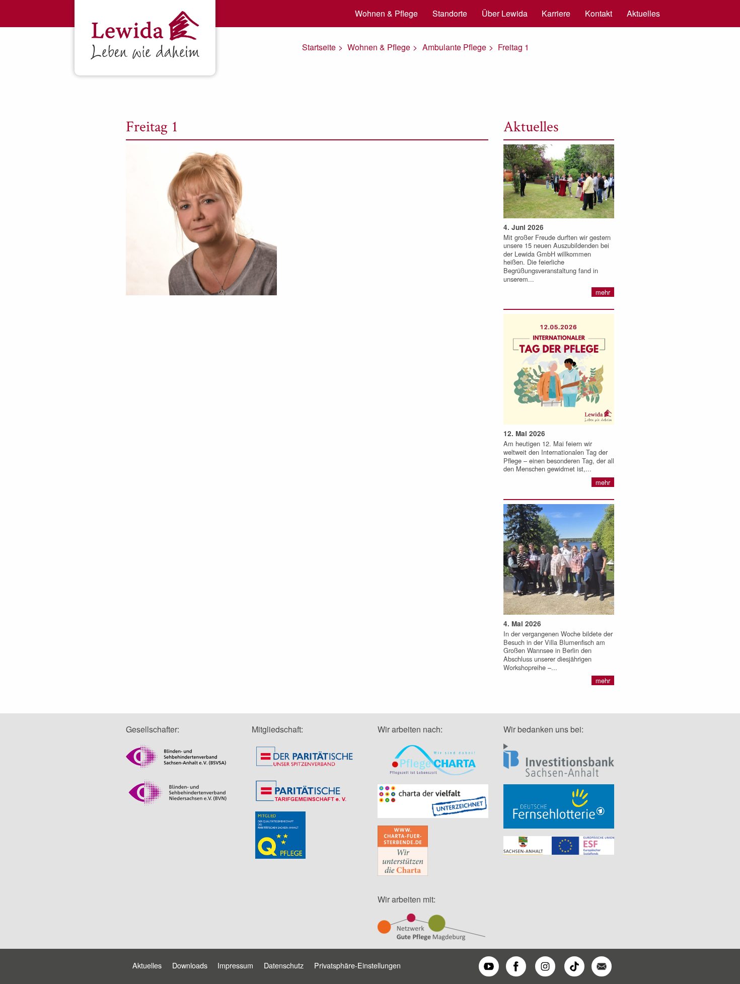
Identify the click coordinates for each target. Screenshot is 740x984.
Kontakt (598, 13)
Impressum (235, 965)
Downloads (189, 965)
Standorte (449, 13)
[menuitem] (383, 13)
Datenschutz (284, 965)
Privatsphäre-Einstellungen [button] (357, 965)
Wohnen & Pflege (386, 13)
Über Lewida (505, 13)
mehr (603, 292)
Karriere (556, 13)
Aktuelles (643, 13)
